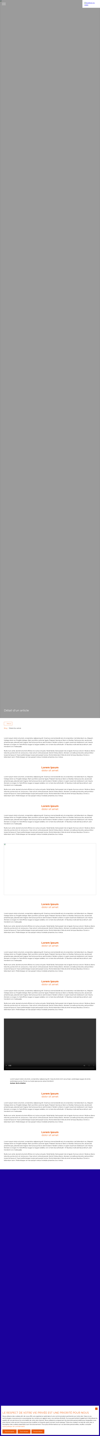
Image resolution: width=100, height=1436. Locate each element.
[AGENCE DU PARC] (91, 4)
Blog (5, 728)
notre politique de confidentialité (13, 1426)
